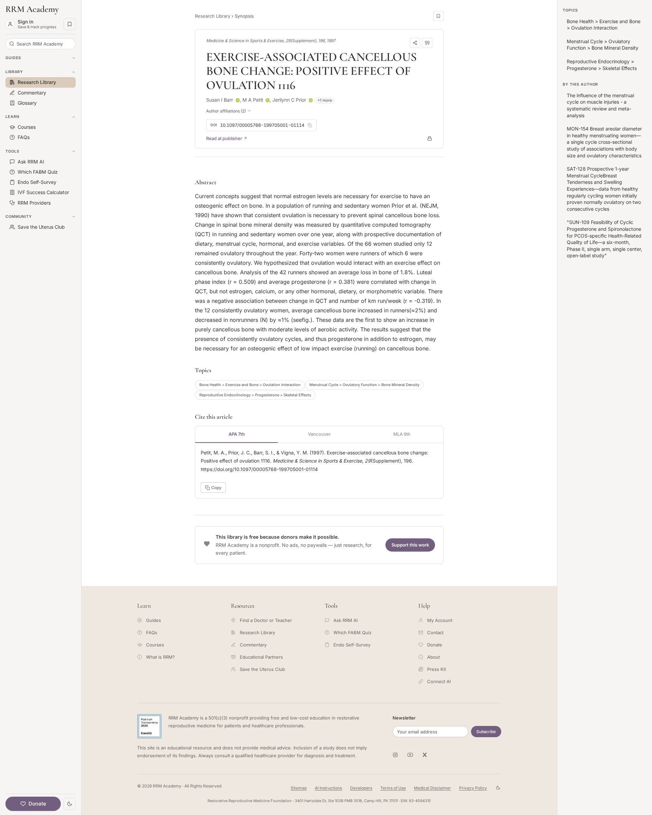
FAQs (151, 632)
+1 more (325, 100)
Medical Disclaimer (432, 788)
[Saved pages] (70, 24)
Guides (153, 620)
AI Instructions (328, 788)
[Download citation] (427, 43)
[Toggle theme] (70, 804)
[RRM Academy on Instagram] (395, 754)
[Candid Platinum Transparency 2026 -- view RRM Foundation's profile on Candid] (149, 726)
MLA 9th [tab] (402, 434)
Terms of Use (393, 788)
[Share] (415, 43)
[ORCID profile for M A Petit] (268, 100)
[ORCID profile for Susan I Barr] (238, 100)
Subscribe (486, 731)
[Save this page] (438, 16)
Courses (155, 644)
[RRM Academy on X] (425, 754)
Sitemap (299, 788)
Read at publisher (224, 138)
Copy (216, 487)
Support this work (410, 545)
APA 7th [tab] (237, 434)
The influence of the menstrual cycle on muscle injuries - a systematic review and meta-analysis (600, 105)
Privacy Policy (473, 788)
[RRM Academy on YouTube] (410, 754)
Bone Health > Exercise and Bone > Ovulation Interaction (250, 384)
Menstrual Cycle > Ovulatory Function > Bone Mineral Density (364, 384)
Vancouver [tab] (319, 434)
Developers (361, 788)
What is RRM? (160, 657)
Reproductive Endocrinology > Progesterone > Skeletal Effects (255, 395)
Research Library (212, 16)
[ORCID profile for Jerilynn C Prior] (311, 100)
